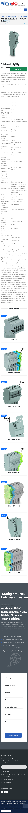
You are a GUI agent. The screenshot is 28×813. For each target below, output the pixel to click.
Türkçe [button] (24, 4)
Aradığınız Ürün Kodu (11, 707)
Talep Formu (18, 69)
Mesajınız (7, 722)
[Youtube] (7, 792)
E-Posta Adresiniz (10, 685)
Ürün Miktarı (8, 714)
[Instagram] (5, 792)
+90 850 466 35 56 (8, 779)
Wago (2, 16)
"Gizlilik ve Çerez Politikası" (10, 808)
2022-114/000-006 (22, 16)
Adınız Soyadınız (9, 678)
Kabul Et (5, 811)
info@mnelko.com (7, 782)
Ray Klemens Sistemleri (11, 16)
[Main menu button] (25, 9)
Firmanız (7, 692)
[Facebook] (2, 792)
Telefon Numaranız (10, 700)
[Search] (20, 10)
